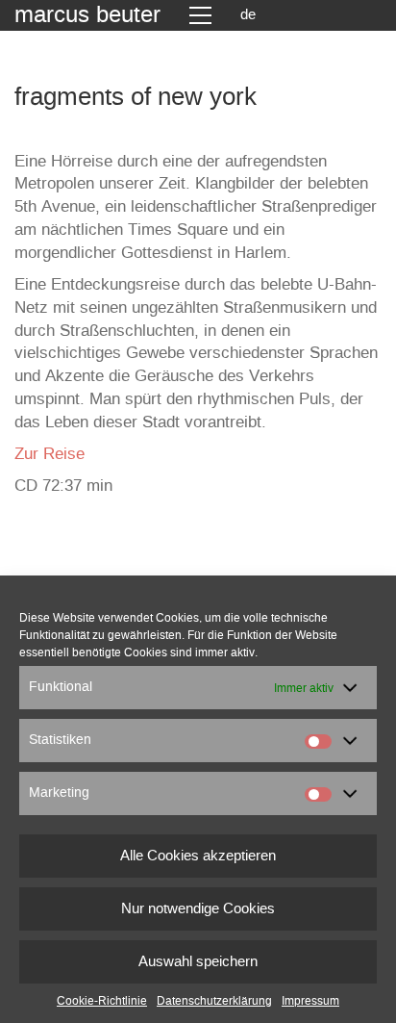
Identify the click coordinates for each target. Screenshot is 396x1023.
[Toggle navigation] (200, 15)
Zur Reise (49, 454)
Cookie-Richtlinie (102, 1001)
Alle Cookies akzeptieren (198, 856)
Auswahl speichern (198, 962)
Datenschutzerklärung (214, 1001)
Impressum (310, 1001)
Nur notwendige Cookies (198, 909)
